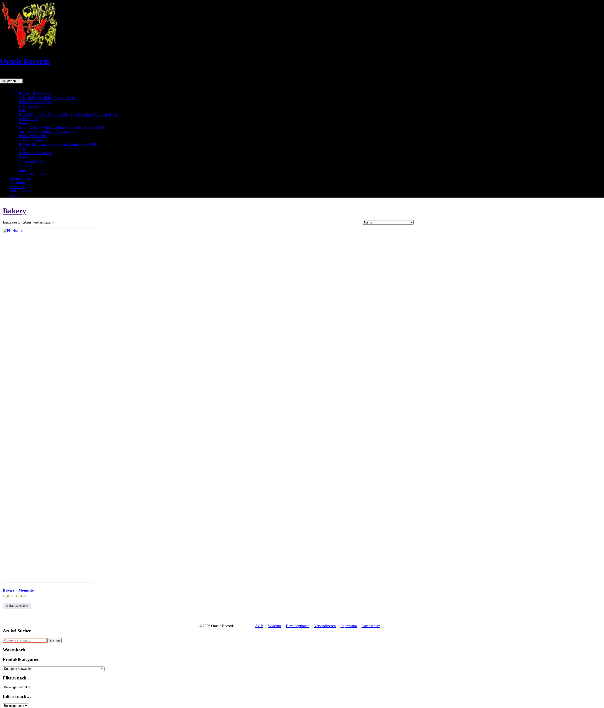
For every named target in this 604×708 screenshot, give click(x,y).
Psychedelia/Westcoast (35, 93)
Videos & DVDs (31, 161)
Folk (22, 110)
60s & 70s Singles (32, 140)
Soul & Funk (28, 119)
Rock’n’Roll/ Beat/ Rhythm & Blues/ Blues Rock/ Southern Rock (68, 115)
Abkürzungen (19, 178)
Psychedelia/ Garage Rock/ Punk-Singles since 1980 (58, 144)
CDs (22, 149)
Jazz (22, 170)
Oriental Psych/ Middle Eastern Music (47, 98)
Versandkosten (325, 626)
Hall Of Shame (20, 191)
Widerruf (274, 626)
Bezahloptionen (297, 626)
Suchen (54, 640)
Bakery (14, 211)
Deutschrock (28, 106)
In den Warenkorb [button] (17, 605)
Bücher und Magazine (35, 153)
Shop (13, 89)
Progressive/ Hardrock (35, 102)
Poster (23, 157)
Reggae (24, 123)
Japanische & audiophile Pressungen (46, 132)
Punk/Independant (32, 136)
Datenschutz (370, 626)
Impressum (348, 626)
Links (13, 195)
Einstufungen (19, 183)
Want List (16, 187)
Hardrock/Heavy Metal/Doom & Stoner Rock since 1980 (61, 127)
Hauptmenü (10, 81)
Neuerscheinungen (33, 174)
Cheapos (25, 166)
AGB (259, 626)
